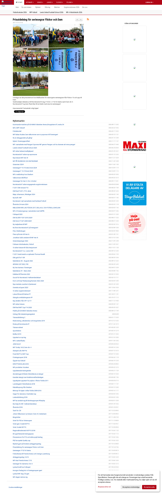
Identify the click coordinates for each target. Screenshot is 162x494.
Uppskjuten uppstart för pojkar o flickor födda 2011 (30, 381)
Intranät (29, 2)
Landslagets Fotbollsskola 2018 (24, 384)
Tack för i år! (17, 410)
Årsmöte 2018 (17, 407)
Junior (49, 2)
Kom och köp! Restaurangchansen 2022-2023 (28, 281)
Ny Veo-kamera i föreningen (22, 267)
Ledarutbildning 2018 (20, 397)
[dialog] (128, 481)
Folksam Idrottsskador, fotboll (23, 244)
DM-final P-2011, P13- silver (22, 191)
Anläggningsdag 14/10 (21, 457)
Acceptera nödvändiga (131, 487)
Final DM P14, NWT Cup (21, 354)
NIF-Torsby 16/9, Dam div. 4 (22, 347)
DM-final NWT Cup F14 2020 (22, 307)
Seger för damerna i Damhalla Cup (24, 394)
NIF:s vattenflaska (19, 341)
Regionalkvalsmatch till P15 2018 (24, 430)
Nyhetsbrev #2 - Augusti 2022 (23, 261)
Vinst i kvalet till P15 (19, 427)
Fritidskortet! (17, 131)
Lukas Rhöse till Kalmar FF (22, 294)
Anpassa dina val (104, 487)
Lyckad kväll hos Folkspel (21, 467)
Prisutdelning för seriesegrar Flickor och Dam (37, 19)
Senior (39, 2)
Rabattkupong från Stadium (22, 387)
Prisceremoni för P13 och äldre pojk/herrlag (27, 437)
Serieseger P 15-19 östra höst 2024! (25, 168)
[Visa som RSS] (88, 20)
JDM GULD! (17, 344)
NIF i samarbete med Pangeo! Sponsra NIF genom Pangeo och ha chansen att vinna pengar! (44, 144)
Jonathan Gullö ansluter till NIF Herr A (25, 238)
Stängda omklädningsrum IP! (22, 297)
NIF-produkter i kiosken (21, 367)
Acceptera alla (149, 487)
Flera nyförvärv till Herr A (21, 234)
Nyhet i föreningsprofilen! (21, 141)
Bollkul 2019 (17, 334)
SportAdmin (17, 331)
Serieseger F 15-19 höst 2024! (23, 171)
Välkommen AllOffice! (20, 178)
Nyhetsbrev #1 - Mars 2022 (22, 271)
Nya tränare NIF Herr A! (20, 158)
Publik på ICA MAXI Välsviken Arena (25, 311)
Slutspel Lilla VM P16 (20, 351)
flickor (59, 2)
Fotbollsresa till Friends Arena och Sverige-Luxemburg (31, 454)
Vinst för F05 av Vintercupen (22, 420)
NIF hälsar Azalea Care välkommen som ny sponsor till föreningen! (35, 134)
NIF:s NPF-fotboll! (19, 128)
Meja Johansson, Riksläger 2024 (24, 194)
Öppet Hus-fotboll (19, 361)
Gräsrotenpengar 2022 (20, 241)
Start (19, 2)
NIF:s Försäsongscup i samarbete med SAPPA (28, 211)
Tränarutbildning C (19, 317)
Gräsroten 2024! (18, 164)
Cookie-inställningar (15, 487)
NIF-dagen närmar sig (20, 477)
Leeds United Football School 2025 (25, 148)
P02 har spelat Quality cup (21, 440)
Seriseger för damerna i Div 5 (22, 464)
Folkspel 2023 (17, 214)
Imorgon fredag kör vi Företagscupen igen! (27, 470)
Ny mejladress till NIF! (20, 224)
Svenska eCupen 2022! (20, 287)
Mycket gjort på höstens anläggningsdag (27, 444)
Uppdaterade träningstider (22, 371)
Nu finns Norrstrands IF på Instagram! (25, 228)
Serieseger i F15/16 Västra (22, 450)
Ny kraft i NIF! (17, 198)
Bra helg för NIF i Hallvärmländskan (25, 404)
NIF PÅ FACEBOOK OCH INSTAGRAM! (25, 161)
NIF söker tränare (18, 304)
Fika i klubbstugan (19, 231)
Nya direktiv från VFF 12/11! (22, 301)
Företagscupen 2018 (20, 357)
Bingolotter (16, 417)
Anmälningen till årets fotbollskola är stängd (28, 374)
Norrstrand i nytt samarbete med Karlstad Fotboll (29, 201)
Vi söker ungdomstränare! (21, 291)
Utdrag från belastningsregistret (24, 314)
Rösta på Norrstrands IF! (21, 324)
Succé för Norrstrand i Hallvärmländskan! (27, 277)
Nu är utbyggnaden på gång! (22, 138)
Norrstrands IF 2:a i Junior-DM (23, 251)
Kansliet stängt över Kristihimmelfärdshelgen (28, 377)
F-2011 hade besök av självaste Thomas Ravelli (29, 254)
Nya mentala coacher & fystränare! (24, 284)
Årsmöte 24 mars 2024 (20, 204)
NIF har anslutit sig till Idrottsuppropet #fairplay (29, 400)
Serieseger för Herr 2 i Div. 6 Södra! (24, 181)
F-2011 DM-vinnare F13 (20, 188)
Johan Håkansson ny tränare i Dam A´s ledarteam (29, 414)
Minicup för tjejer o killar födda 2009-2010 (27, 390)
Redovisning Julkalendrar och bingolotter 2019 (29, 321)
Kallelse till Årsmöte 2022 (21, 274)
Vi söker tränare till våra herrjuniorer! (25, 247)
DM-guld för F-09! (19, 257)
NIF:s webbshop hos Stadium (23, 174)
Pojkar (69, 2)
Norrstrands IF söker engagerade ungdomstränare (30, 184)
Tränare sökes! (18, 327)
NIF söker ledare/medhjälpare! (23, 151)
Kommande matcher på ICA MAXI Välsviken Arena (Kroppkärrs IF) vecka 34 (38, 124)
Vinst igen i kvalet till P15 (21, 424)
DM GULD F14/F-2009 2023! (22, 221)
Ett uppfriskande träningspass (23, 434)
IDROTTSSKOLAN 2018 (20, 364)
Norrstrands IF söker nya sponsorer (25, 154)
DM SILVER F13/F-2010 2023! (22, 218)
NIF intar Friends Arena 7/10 (22, 460)
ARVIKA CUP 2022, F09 (20, 264)
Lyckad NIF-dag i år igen (21, 474)
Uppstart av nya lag (19, 337)
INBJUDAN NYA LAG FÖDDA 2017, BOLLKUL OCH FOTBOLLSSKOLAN (36, 208)
